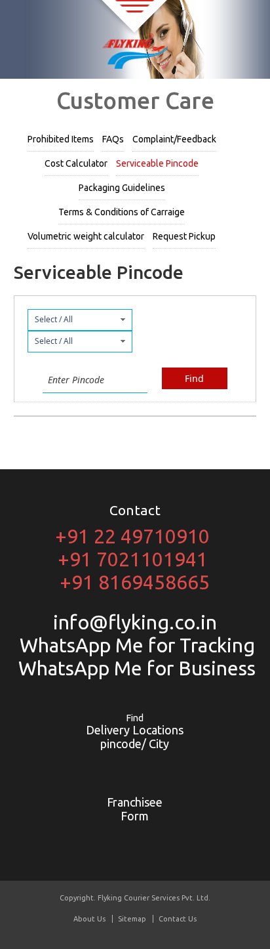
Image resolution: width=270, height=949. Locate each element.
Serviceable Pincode (157, 163)
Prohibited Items (61, 139)
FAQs (113, 139)
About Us (89, 919)
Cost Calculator (76, 163)
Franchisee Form (135, 808)
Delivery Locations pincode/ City (134, 731)
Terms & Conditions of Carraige (121, 212)
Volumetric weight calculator (86, 236)
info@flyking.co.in (135, 622)
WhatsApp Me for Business (135, 668)
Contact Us (178, 919)
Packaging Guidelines (122, 187)
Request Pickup (184, 236)
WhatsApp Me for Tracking (135, 645)
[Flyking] (135, 52)
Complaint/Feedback (174, 139)
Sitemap (132, 919)
